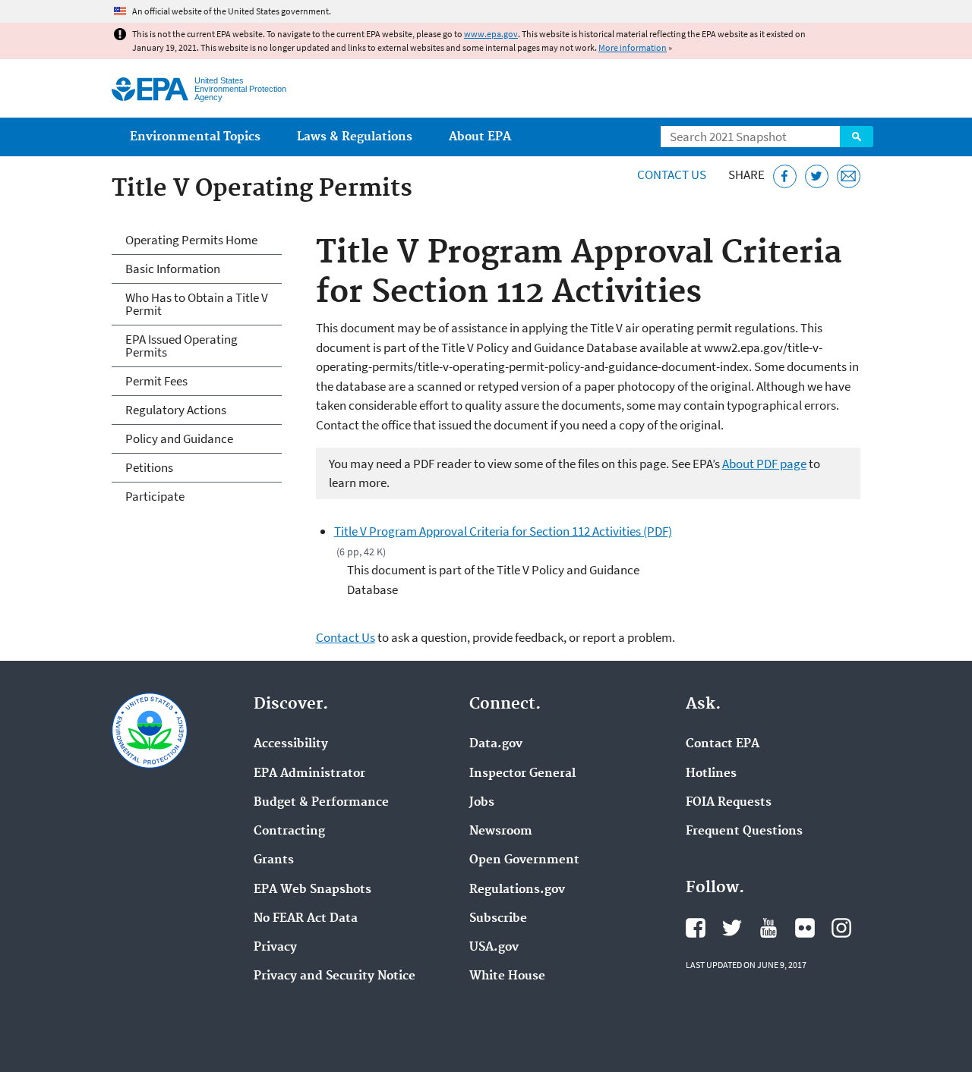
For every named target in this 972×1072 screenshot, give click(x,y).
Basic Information (172, 268)
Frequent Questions (744, 831)
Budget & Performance (321, 803)
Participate (155, 496)
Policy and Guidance (179, 438)
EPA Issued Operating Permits (181, 345)
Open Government (524, 860)
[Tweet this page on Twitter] (816, 176)
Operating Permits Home (191, 239)
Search (856, 136)
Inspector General (522, 774)
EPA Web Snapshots (312, 890)
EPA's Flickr (805, 928)
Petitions (149, 467)
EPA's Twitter (732, 928)
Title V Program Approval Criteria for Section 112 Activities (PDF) (503, 531)
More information (632, 47)
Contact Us (671, 174)
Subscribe (498, 919)
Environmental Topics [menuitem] (195, 137)
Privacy (275, 947)
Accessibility (291, 744)
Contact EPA (722, 744)
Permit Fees (156, 381)
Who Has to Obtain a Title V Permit (196, 304)
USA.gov (494, 947)
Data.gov (495, 744)
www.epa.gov (491, 33)
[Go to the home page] (150, 89)
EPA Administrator (309, 774)
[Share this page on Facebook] (785, 176)
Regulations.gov (517, 890)
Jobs (481, 803)
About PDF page (764, 463)
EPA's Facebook (695, 928)
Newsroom (500, 831)
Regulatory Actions (175, 409)
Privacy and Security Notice (334, 976)
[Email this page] (848, 176)
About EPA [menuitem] (480, 137)
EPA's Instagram (841, 928)
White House (507, 976)
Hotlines (711, 774)
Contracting (289, 831)
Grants (274, 860)
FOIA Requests (729, 803)
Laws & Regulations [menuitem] (354, 137)
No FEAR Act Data (306, 919)
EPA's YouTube (768, 928)
